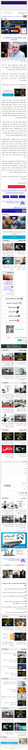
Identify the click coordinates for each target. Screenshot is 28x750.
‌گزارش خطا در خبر (24, 340)
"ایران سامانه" (11, 748)
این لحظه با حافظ (12, 307)
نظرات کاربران (14, 197)
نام (25, 463)
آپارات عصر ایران (12, 320)
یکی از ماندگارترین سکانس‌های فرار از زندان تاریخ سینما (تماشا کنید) (8, 282)
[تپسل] (3, 214)
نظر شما (24, 461)
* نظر (25, 473)
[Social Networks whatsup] (18, 207)
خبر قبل (7, 197)
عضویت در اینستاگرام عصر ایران (13, 299)
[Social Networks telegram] (15, 207)
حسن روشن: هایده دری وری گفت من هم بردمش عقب (13, 592)
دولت (18, 342)
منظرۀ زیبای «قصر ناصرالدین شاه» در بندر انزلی (15, 612)
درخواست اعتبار (8, 95)
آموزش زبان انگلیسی (12, 316)
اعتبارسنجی (25, 494)
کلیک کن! (14, 237)
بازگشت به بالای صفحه (20, 531)
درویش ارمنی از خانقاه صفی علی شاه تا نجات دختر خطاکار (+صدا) (11, 202)
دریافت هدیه (9, 743)
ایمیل (25, 468)
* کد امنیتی (24, 483)
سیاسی (21, 34)
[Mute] (6, 228)
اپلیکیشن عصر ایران (19, 329)
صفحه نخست (25, 34)
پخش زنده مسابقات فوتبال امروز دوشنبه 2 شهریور (14, 589)
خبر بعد (21, 197)
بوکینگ (21, 494)
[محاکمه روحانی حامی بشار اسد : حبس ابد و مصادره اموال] (14, 574)
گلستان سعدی (12, 312)
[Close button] (27, 737)
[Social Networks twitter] (17, 207)
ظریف (20, 342)
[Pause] (4, 228)
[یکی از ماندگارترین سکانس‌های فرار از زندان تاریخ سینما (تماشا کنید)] (8, 277)
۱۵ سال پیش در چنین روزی (13, 303)
